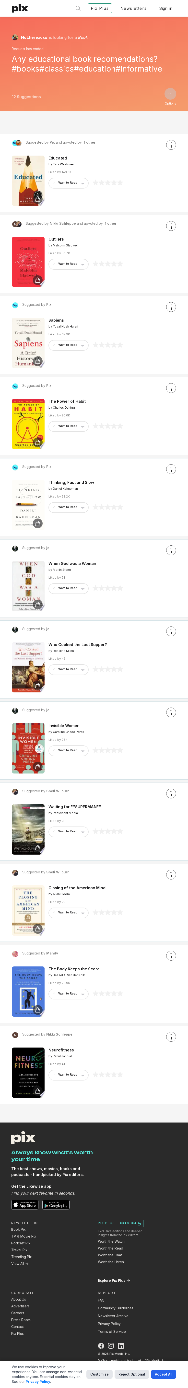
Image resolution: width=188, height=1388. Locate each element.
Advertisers (20, 1306)
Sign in (165, 8)
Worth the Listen (111, 1262)
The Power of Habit (67, 401)
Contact (17, 1326)
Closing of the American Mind (77, 887)
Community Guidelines (115, 1308)
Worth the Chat (110, 1255)
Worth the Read (110, 1248)
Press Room (21, 1320)
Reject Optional (131, 1374)
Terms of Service (112, 1331)
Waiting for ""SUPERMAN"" (74, 806)
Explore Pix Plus (111, 1280)
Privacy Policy (109, 1324)
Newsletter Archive (113, 1316)
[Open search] (78, 8)
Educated (57, 158)
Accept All (163, 1374)
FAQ (101, 1300)
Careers (17, 1313)
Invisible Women (64, 725)
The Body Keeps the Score (74, 968)
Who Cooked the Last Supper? (77, 644)
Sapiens (56, 320)
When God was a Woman (72, 563)
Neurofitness (61, 1050)
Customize (99, 1374)
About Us (18, 1299)
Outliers (56, 239)
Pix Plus (17, 1333)
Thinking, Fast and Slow (71, 482)
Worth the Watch (111, 1241)
